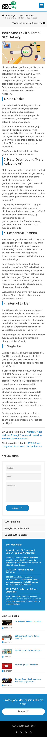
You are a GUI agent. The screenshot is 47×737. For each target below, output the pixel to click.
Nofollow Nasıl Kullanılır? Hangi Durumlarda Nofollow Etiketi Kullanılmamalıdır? (22, 435)
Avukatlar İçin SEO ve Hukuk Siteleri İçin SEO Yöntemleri (21, 551)
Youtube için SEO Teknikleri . (27, 665)
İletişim (21, 711)
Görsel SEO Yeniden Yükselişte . (28, 621)
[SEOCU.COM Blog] (9, 5)
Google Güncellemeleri (17, 528)
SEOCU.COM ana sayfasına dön (27, 23)
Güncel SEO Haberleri (16, 534)
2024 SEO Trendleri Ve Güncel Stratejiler (21, 590)
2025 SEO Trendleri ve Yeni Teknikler (20, 571)
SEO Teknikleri (27, 15)
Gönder (15, 508)
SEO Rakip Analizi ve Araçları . (28, 650)
